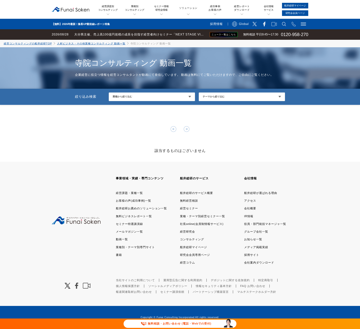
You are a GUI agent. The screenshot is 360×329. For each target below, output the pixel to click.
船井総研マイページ (193, 247)
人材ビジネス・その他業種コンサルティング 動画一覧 (91, 43)
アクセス (250, 200)
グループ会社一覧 (256, 231)
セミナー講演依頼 (172, 291)
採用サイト (251, 254)
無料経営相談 (189, 200)
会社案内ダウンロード (259, 262)
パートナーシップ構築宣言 (211, 291)
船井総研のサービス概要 (196, 193)
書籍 (119, 254)
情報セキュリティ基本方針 (214, 286)
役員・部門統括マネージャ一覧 (265, 223)
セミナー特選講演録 (129, 223)
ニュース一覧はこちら (224, 34)
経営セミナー (189, 208)
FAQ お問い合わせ (252, 286)
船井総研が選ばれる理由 (260, 193)
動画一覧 (122, 239)
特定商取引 (265, 280)
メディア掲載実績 (256, 247)
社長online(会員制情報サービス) (202, 223)
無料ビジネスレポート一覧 (134, 216)
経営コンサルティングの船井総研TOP (28, 43)
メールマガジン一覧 (129, 231)
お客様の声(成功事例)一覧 (133, 200)
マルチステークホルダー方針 (256, 291)
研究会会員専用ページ (195, 254)
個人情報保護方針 (128, 286)
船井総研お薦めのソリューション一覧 (141, 208)
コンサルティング (192, 239)
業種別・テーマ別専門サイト (135, 247)
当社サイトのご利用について (135, 280)
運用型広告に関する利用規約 (182, 280)
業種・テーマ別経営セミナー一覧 (202, 216)
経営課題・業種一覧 (129, 193)
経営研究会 (187, 231)
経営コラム (187, 262)
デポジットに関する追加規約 (230, 280)
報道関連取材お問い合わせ (134, 291)
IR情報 (248, 216)
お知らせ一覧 (253, 239)
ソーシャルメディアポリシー (167, 286)
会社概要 (250, 208)
